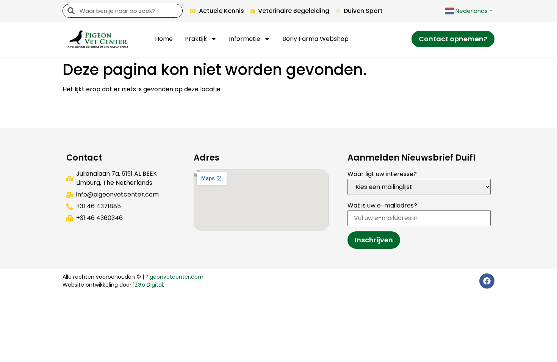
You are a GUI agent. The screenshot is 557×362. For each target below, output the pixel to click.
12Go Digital (148, 285)
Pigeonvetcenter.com (174, 277)
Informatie (244, 38)
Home (164, 38)
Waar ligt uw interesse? (382, 174)
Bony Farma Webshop (315, 38)
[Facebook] (486, 281)
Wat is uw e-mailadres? (382, 205)
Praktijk (196, 38)
